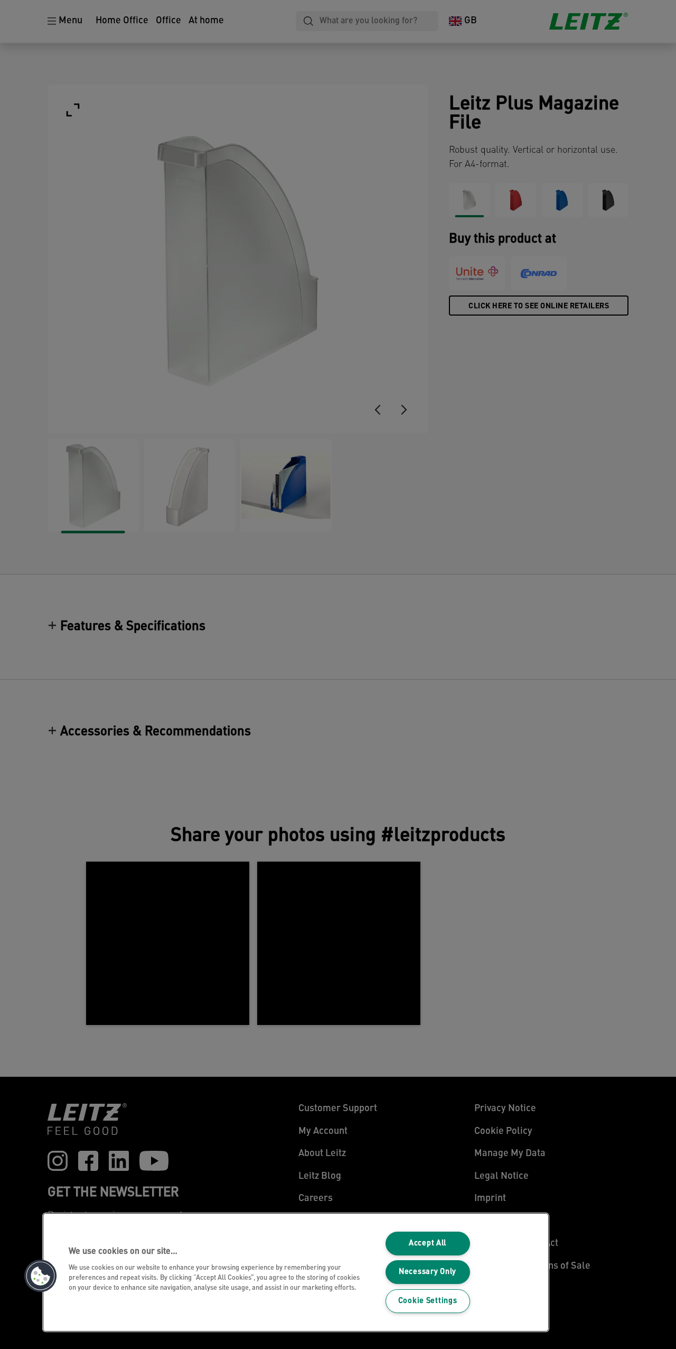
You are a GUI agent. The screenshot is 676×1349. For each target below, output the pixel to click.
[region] (295, 1272)
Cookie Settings (427, 1301)
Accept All (427, 1244)
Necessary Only (427, 1272)
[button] (41, 1276)
